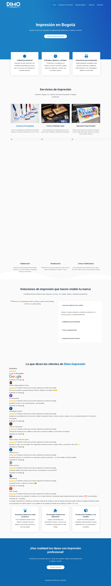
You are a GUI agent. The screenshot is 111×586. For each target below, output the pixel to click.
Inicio (54, 5)
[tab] (80, 309)
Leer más (75, 503)
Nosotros (91, 5)
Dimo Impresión (74, 364)
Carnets (19, 126)
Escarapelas (29, 126)
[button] (86, 5)
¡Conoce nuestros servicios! (55, 36)
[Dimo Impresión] (13, 5)
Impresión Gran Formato (65, 5)
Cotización (100, 5)
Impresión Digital (80, 5)
